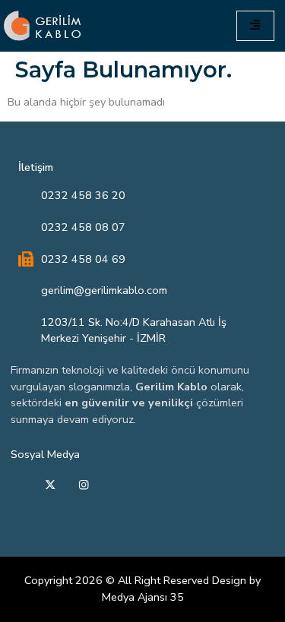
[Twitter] (50, 486)
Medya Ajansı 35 (143, 597)
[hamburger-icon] (255, 25)
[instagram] (83, 486)
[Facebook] (17, 486)
